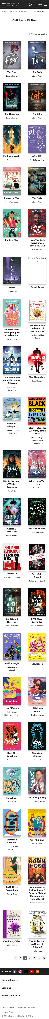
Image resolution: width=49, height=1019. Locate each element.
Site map (6, 987)
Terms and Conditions (26, 1007)
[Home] (11, 4)
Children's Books (23, 11)
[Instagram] (20, 971)
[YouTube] (32, 971)
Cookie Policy (8, 1007)
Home (4, 11)
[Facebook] (15, 971)
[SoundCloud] (37, 971)
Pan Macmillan (9, 995)
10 (44, 958)
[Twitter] (26, 971)
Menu (39, 4)
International (8, 980)
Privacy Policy (8, 1012)
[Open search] (30, 5)
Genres (12, 11)
